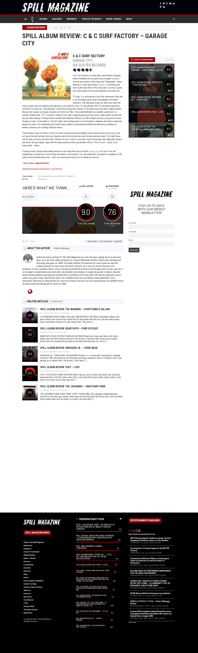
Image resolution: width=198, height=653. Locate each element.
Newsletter (28, 545)
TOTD (26, 603)
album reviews (92, 241)
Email (131, 240)
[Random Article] (65, 27)
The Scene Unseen (31, 610)
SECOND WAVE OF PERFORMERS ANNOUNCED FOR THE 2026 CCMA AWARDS (150, 572)
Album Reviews (30, 241)
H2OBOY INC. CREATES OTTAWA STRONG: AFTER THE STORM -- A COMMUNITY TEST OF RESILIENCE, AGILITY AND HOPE (150, 583)
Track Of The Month (91, 19)
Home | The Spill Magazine (34, 542)
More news (132, 622)
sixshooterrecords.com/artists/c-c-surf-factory (42, 169)
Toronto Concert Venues (33, 587)
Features (27, 562)
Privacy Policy (29, 606)
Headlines (57, 19)
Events (26, 578)
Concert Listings (30, 584)
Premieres (27, 549)
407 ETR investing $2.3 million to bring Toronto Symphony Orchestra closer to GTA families (150, 539)
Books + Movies (113, 19)
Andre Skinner (62, 248)
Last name (132, 232)
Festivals (27, 568)
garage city (118, 241)
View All (169, 60)
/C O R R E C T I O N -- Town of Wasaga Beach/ (150, 602)
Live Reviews (29, 565)
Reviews (43, 19)
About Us (27, 590)
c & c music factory (106, 241)
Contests (27, 594)
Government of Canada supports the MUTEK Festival (149, 549)
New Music (72, 19)
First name (132, 223)
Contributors (29, 600)
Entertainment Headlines (34, 581)
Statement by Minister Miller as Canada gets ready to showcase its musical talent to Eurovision (149, 560)
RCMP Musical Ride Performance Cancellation (150, 593)
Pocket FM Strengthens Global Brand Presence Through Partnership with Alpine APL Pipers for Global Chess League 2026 (151, 613)
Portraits (27, 571)
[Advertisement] (151, 164)
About (129, 19)
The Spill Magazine (44, 619)
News (26, 574)
